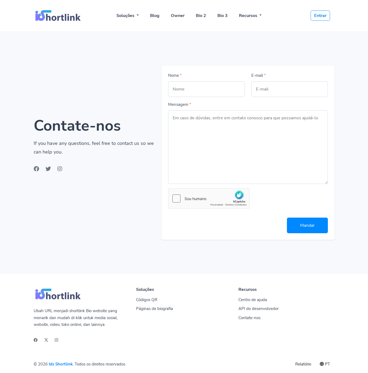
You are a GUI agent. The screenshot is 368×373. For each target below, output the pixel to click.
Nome (175, 75)
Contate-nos (249, 317)
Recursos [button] (248, 16)
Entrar (320, 16)
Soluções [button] (126, 16)
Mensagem (179, 104)
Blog (154, 16)
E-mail (258, 75)
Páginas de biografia (154, 308)
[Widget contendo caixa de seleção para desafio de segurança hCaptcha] (208, 198)
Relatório (303, 364)
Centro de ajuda (252, 299)
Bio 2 (201, 16)
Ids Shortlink (61, 364)
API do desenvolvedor (258, 308)
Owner (178, 16)
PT (327, 364)
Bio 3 (222, 16)
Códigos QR (146, 299)
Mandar (307, 225)
